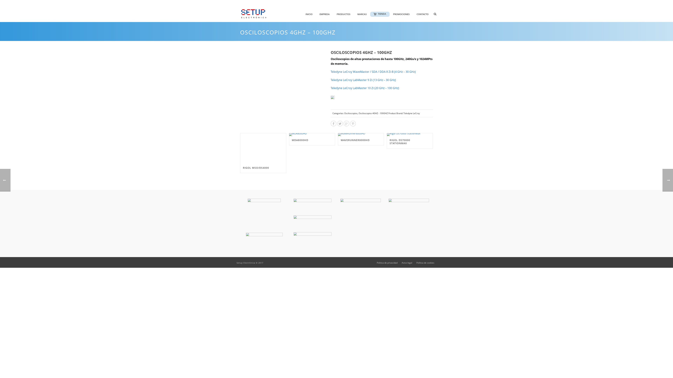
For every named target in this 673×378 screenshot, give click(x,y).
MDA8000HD (300, 140)
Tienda (382, 13)
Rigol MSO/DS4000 (256, 167)
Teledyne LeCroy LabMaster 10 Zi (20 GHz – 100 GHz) (365, 88)
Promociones (401, 14)
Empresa (324, 14)
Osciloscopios (351, 113)
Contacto (423, 14)
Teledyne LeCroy (373, 72)
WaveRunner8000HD (355, 140)
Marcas (362, 14)
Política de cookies (425, 262)
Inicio (308, 14)
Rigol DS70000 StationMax (400, 141)
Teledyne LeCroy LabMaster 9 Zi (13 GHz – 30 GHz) (363, 80)
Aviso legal (407, 262)
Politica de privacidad (387, 262)
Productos (343, 14)
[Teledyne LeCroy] (341, 100)
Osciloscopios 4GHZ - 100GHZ (373, 113)
